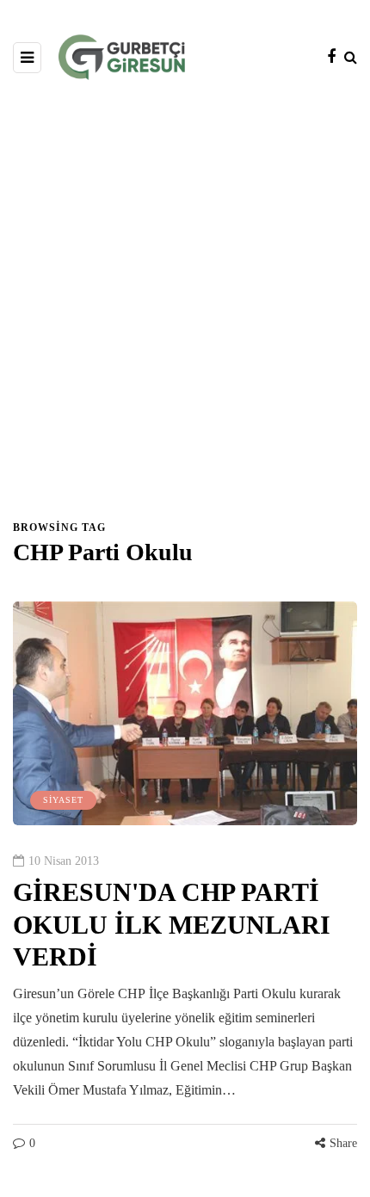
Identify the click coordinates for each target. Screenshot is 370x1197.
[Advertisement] (185, 308)
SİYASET (63, 800)
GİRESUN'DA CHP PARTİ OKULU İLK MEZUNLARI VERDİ (171, 924)
